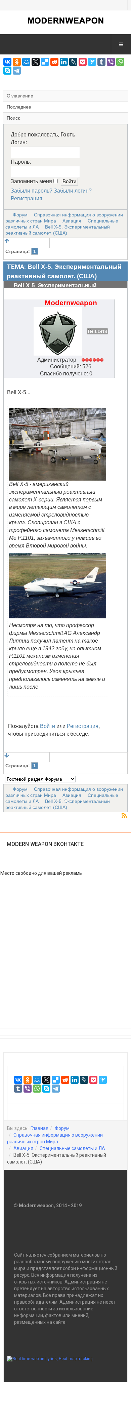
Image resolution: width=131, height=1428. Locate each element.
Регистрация (26, 198)
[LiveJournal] (73, 62)
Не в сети (97, 331)
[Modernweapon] (65, 20)
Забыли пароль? (31, 191)
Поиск (13, 118)
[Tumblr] (101, 62)
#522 (119, 299)
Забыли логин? (73, 191)
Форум (20, 214)
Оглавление (20, 95)
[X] (36, 62)
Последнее (19, 107)
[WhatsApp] (120, 62)
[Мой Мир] (26, 62)
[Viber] (111, 62)
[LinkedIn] (64, 62)
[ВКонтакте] (7, 62)
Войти (47, 726)
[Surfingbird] (92, 62)
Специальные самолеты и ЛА (72, 1148)
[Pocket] (83, 62)
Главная (39, 1128)
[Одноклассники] (17, 62)
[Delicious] (45, 62)
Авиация (71, 220)
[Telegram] (17, 71)
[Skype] (7, 71)
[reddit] (54, 62)
